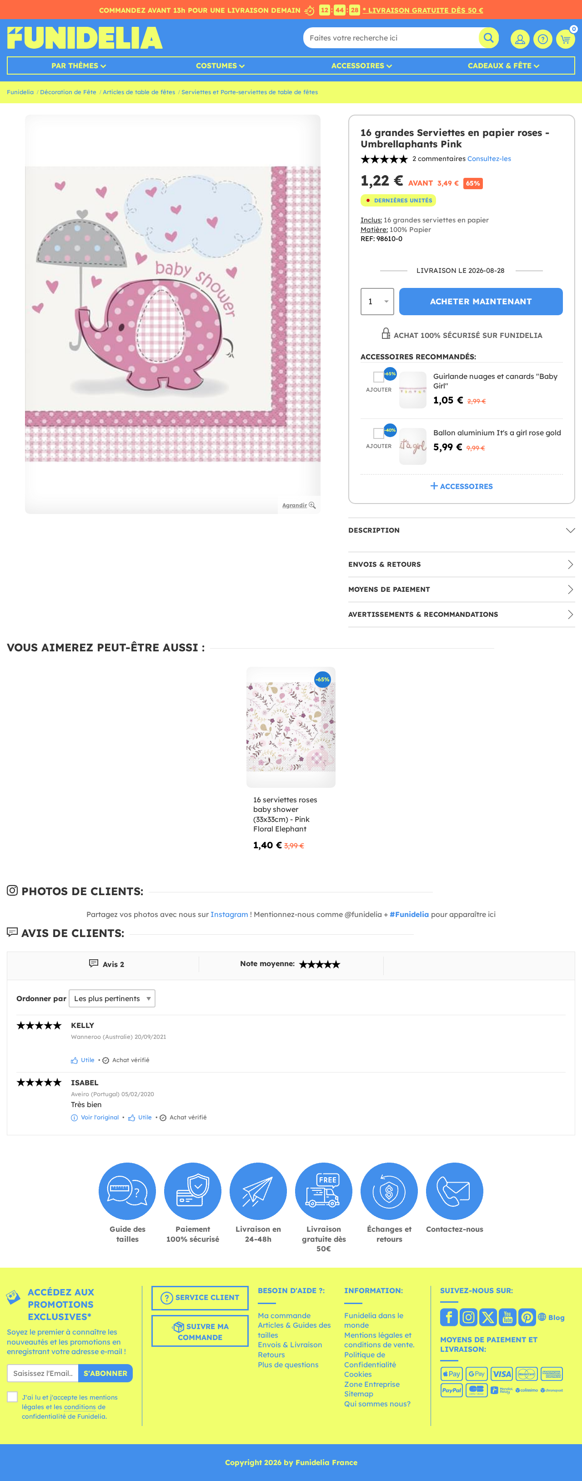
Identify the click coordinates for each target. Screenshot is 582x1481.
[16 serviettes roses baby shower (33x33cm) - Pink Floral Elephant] (291, 727)
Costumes (216, 65)
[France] (449, 1318)
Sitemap (358, 1393)
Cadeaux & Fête (500, 65)
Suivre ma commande (203, 1332)
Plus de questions (288, 1364)
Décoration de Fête (68, 92)
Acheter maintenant (481, 301)
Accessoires (357, 65)
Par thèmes (74, 65)
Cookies (358, 1374)
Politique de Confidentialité (370, 1359)
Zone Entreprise (372, 1384)
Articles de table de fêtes (139, 92)
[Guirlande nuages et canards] (412, 390)
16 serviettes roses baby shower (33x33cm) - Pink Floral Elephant (285, 814)
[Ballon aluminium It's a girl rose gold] (412, 446)
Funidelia (20, 92)
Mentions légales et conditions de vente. (379, 1340)
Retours (271, 1354)
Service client (206, 1297)
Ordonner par (41, 998)
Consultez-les (489, 158)
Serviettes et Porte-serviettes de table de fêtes (249, 92)
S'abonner (105, 1373)
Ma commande (284, 1315)
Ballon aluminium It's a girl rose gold (497, 432)
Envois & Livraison (290, 1344)
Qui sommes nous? (377, 1403)
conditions (80, 1407)
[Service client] (542, 39)
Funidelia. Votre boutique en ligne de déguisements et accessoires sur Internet (85, 38)
